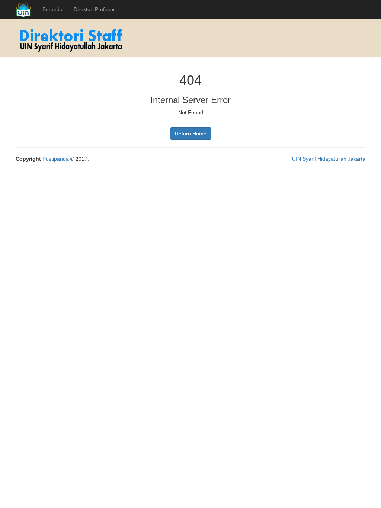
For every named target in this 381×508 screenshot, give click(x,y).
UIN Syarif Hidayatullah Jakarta (328, 159)
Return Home (190, 133)
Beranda (52, 9)
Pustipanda (55, 159)
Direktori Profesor (94, 9)
